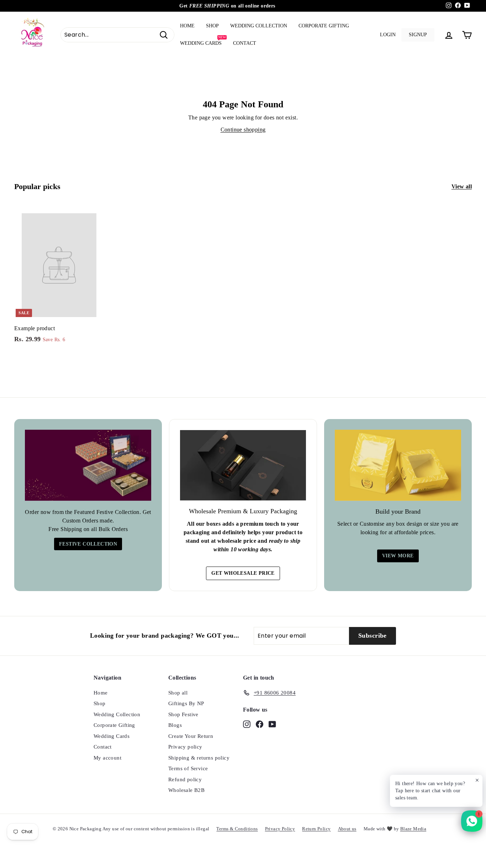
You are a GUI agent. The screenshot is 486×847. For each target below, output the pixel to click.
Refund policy (185, 779)
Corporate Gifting (324, 25)
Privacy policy (185, 747)
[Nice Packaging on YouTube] (272, 723)
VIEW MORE (398, 555)
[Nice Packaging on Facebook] (259, 723)
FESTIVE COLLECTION (88, 544)
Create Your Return (190, 736)
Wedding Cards (203, 40)
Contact (244, 43)
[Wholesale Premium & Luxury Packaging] (243, 465)
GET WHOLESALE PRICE (243, 573)
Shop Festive (183, 714)
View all (461, 186)
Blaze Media (413, 828)
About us (347, 828)
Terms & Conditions (237, 828)
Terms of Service (188, 768)
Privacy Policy (280, 828)
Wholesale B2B (186, 790)
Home (187, 25)
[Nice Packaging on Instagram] (246, 723)
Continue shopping (243, 130)
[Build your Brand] (398, 465)
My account (107, 758)
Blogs (175, 725)
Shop (212, 25)
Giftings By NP (186, 703)
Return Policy (316, 828)
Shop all (177, 693)
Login (388, 34)
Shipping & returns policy (198, 758)
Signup (418, 34)
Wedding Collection (258, 25)
